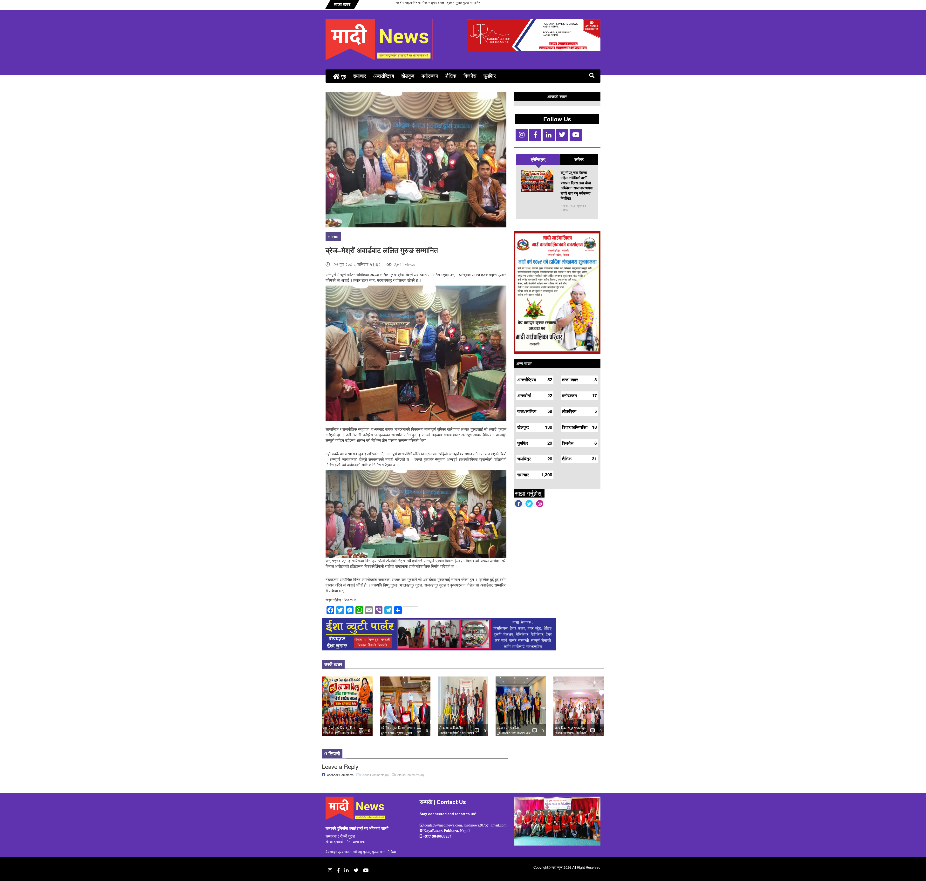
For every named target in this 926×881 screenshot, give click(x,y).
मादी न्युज (557, 867)
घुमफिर (489, 75)
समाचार (359, 75)
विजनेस (469, 75)
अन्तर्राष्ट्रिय (383, 75)
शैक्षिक (450, 75)
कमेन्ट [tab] (579, 159)
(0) (374, 775)
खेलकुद (407, 75)
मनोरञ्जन (430, 75)
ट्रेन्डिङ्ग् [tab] (538, 159)
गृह (343, 76)
